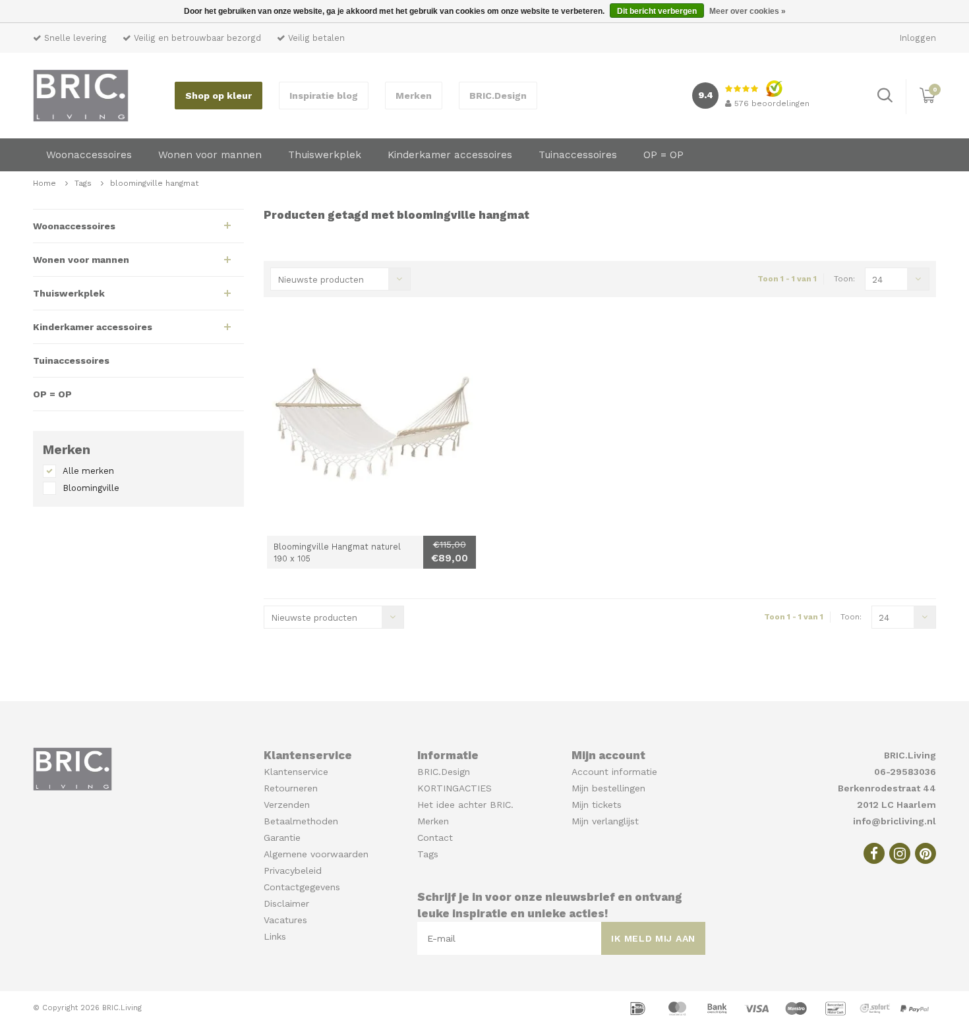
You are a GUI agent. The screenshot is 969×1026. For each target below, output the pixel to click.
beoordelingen (771, 103)
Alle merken (88, 471)
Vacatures (285, 920)
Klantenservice (296, 771)
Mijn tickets (597, 804)
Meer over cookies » (747, 11)
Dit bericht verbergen (657, 11)
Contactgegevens (302, 887)
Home (44, 183)
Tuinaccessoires (578, 155)
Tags (83, 183)
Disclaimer (286, 903)
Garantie (282, 837)
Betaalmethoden (301, 821)
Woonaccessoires (89, 155)
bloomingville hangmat (154, 183)
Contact (435, 837)
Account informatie (614, 771)
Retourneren (291, 788)
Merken (414, 95)
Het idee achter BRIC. (465, 804)
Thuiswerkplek (324, 155)
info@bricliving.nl (894, 821)
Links (275, 936)
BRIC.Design (498, 95)
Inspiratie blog (323, 95)
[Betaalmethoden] (639, 1007)
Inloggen (918, 38)
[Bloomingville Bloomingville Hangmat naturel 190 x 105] (371, 431)
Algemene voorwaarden (316, 854)
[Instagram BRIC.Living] (899, 853)
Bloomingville (91, 488)
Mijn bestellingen (608, 788)
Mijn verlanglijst (605, 821)
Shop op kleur (218, 95)
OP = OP (663, 155)
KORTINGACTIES (454, 788)
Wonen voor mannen (210, 155)
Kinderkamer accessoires (450, 155)
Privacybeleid (293, 870)
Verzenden (287, 804)
